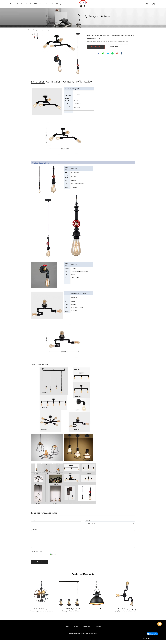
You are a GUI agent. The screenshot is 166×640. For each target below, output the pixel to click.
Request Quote (96, 47)
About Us (28, 4)
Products (19, 4)
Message (34, 529)
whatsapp (112, 53)
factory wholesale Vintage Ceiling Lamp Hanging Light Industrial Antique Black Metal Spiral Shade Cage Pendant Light (124, 610)
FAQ (35, 4)
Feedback (86, 627)
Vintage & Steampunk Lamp (41, 30)
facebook (98, 53)
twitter (108, 53)
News (41, 4)
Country (88, 520)
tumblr (121, 53)
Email (33, 520)
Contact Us (49, 4)
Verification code (36, 551)
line (103, 53)
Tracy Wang (159, 624)
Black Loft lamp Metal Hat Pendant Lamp (97, 609)
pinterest (117, 53)
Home (12, 4)
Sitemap (58, 4)
